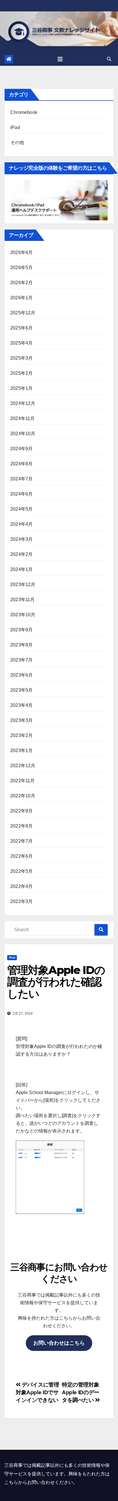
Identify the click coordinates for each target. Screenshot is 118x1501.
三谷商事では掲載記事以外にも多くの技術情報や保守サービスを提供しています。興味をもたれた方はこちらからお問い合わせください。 (57, 1474)
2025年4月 (21, 343)
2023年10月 (23, 614)
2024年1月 (21, 569)
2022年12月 (23, 765)
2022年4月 (21, 886)
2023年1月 (21, 750)
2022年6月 (21, 856)
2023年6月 (21, 675)
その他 (17, 142)
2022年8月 (21, 826)
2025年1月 (21, 388)
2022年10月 (23, 795)
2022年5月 (21, 871)
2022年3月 (21, 901)
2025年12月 (23, 312)
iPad (15, 127)
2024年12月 (23, 403)
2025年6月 (21, 327)
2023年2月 (21, 735)
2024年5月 (21, 509)
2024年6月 (21, 494)
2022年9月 (21, 810)
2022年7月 (21, 841)
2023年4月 (21, 705)
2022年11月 (22, 780)
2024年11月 (22, 418)
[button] (109, 59)
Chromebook (23, 112)
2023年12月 (23, 584)
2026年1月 (21, 297)
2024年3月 (21, 539)
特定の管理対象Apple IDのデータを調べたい (80, 1392)
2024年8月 (21, 463)
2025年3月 (21, 358)
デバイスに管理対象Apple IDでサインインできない (37, 1392)
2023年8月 (21, 644)
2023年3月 (21, 720)
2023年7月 (21, 660)
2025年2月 (21, 373)
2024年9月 (21, 448)
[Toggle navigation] (60, 59)
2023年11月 (22, 599)
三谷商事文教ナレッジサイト (59, 33)
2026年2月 (21, 282)
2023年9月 (21, 629)
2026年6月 (21, 252)
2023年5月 (21, 690)
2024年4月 (21, 524)
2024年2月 (21, 554)
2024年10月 (23, 433)
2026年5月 (21, 267)
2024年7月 (21, 478)
